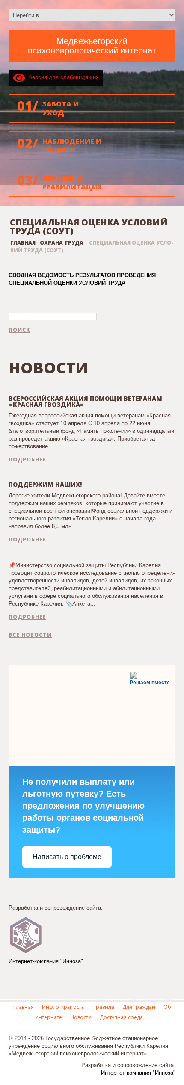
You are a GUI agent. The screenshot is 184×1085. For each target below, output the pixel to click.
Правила (103, 1007)
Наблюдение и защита (59, 144)
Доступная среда (121, 1017)
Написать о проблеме (67, 856)
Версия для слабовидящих (62, 77)
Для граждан (138, 1007)
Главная (23, 242)
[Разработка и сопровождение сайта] (26, 934)
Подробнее (27, 460)
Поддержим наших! (45, 484)
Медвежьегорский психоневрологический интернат (92, 45)
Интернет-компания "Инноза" (46, 961)
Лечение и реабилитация (59, 181)
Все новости (30, 635)
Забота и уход (48, 107)
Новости (81, 1017)
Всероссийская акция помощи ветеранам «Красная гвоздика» (85, 401)
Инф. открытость (63, 1007)
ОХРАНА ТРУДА (61, 242)
